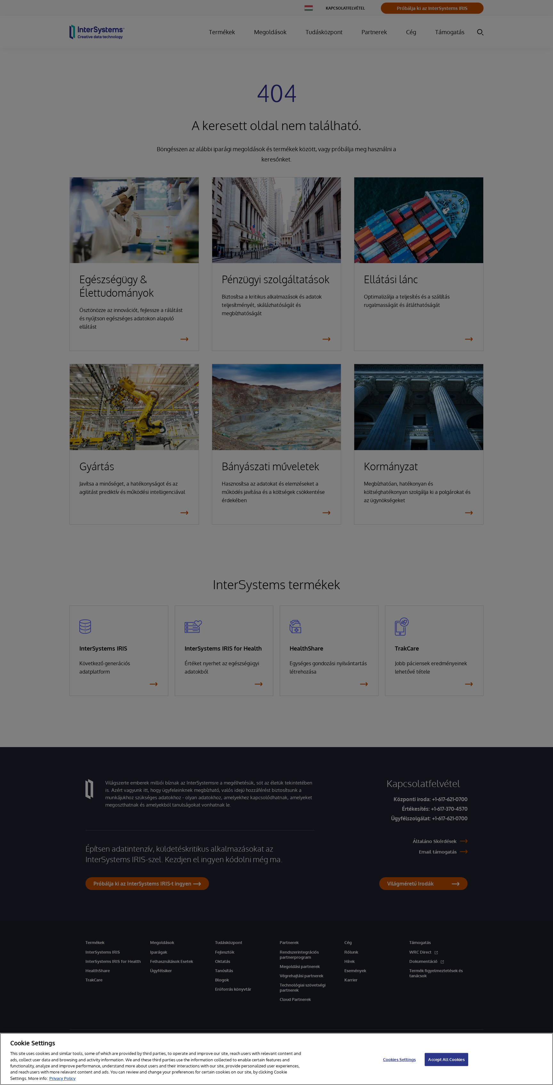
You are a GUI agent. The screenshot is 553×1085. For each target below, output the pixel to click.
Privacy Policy (62, 1078)
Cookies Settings (399, 1059)
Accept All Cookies (446, 1059)
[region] (276, 1059)
